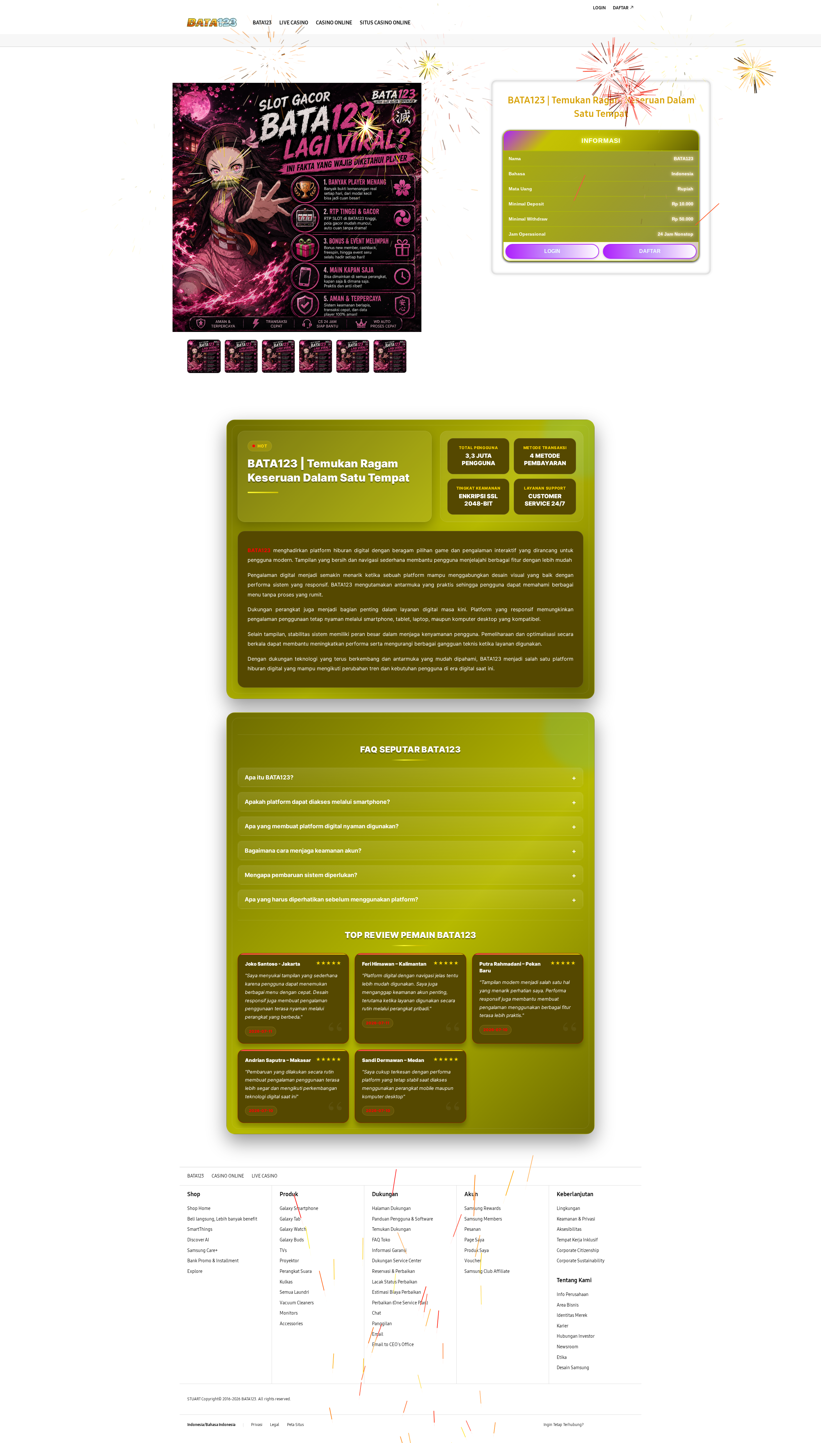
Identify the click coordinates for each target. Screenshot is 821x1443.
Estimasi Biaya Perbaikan (396, 1292)
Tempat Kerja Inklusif (577, 1240)
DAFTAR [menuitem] (621, 8)
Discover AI (198, 1240)
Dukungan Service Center (396, 1261)
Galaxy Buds (292, 1240)
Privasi (256, 1424)
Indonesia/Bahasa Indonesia (211, 1424)
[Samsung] (212, 22)
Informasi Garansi (389, 1250)
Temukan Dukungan (391, 1229)
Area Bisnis (568, 1305)
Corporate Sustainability (581, 1261)
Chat (376, 1313)
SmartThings (199, 1229)
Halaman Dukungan (391, 1208)
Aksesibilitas (569, 1229)
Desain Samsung (573, 1367)
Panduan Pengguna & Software (402, 1219)
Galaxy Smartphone (299, 1208)
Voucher (473, 1261)
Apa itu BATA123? (269, 777)
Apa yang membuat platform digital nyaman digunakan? (322, 826)
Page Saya (474, 1240)
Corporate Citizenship (578, 1250)
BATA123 (259, 550)
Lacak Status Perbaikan (394, 1282)
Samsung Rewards (482, 1208)
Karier (562, 1326)
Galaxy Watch (293, 1229)
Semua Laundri (294, 1292)
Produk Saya (476, 1250)
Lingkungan (568, 1208)
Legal (274, 1424)
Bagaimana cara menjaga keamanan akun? (303, 850)
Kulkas (286, 1282)
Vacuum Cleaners (297, 1303)
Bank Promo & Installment (213, 1261)
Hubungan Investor (576, 1336)
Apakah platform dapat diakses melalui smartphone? (317, 801)
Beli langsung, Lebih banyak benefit (222, 1219)
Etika (562, 1357)
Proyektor (289, 1261)
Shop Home (198, 1208)
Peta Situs (295, 1424)
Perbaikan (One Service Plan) (400, 1303)
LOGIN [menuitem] (599, 8)
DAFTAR (650, 251)
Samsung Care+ (202, 1250)
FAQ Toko (381, 1240)
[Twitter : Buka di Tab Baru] (605, 1425)
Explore (194, 1271)
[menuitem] (262, 22)
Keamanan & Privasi (576, 1219)
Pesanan (473, 1229)
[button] (185, 53)
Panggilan (382, 1323)
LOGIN (552, 251)
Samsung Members (483, 1219)
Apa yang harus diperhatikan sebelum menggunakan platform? (331, 899)
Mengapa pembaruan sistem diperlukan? (301, 875)
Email (377, 1334)
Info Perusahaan (572, 1294)
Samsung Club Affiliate (487, 1271)
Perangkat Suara (296, 1271)
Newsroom (568, 1347)
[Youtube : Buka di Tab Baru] (630, 1425)
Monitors (289, 1313)
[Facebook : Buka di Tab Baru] (592, 1425)
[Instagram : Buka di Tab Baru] (617, 1425)
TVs (283, 1250)
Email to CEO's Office (393, 1344)
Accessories (291, 1323)
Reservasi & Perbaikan (393, 1271)
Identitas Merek (572, 1315)
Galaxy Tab (290, 1219)
